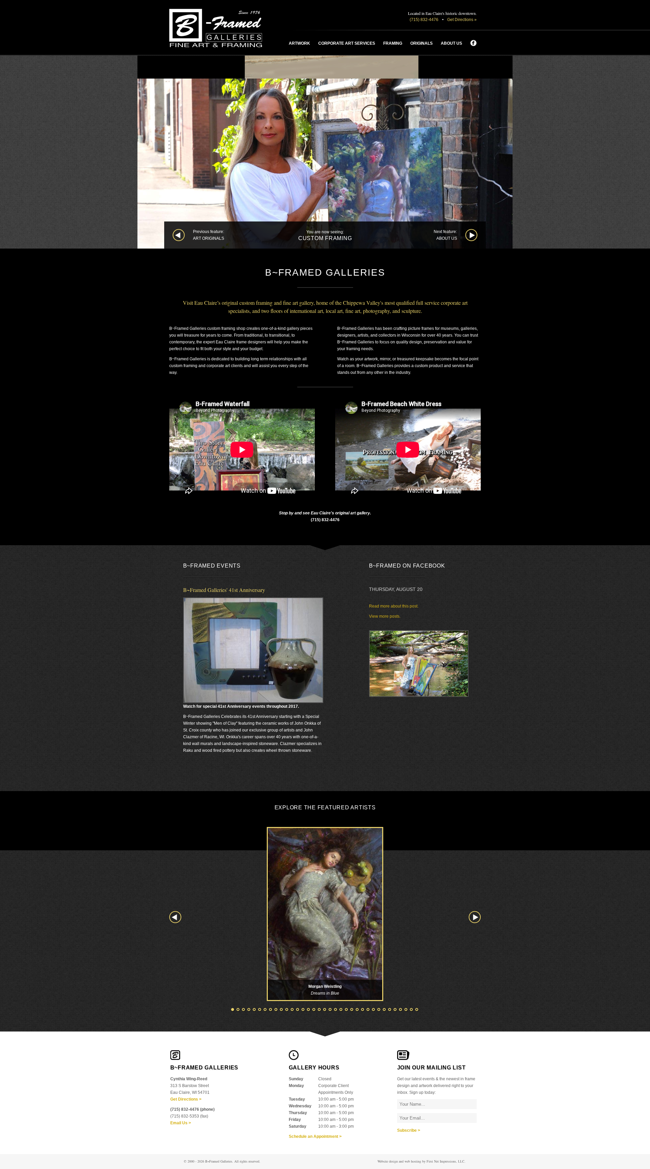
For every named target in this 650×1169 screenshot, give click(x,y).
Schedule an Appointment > (315, 1136)
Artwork (299, 43)
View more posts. (384, 616)
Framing (392, 43)
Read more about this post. (393, 606)
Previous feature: (208, 235)
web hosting (413, 1161)
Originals (421, 43)
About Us (451, 43)
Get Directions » (462, 19)
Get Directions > (185, 1099)
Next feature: (445, 235)
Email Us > (180, 1123)
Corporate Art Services (346, 43)
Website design (387, 1161)
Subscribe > (408, 1130)
